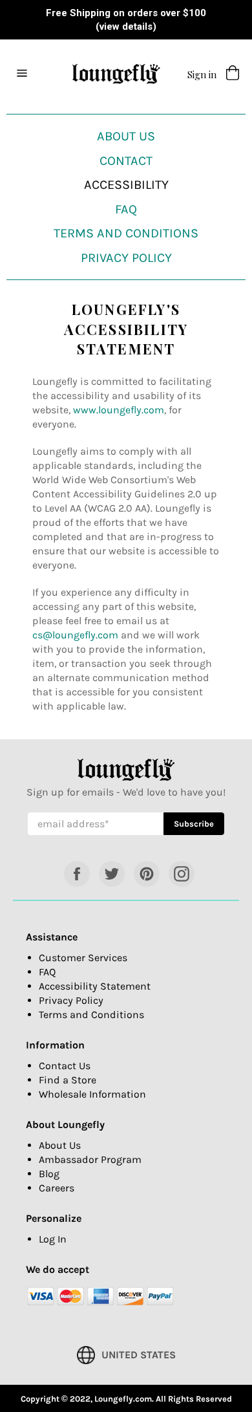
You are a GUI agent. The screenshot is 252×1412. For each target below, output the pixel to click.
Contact (126, 160)
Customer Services (83, 957)
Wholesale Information (92, 1094)
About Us (60, 1145)
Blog (49, 1174)
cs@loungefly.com (75, 635)
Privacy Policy (126, 257)
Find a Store (67, 1080)
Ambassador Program (90, 1159)
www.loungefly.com (118, 410)
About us (126, 136)
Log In (53, 1239)
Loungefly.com (123, 1399)
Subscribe (199, 823)
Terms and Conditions (126, 233)
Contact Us (64, 1065)
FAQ (126, 209)
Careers (56, 1188)
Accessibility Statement (95, 986)
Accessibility (126, 184)
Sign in (201, 74)
